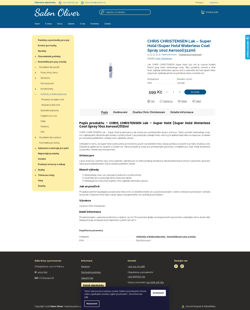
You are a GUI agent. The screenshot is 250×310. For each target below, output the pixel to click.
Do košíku (195, 92)
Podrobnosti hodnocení (190, 54)
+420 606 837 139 (70, 2)
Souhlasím (158, 293)
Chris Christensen (164, 58)
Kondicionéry (47, 89)
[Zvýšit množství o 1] (180, 92)
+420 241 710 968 (136, 266)
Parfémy (45, 126)
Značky (42, 186)
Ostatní (42, 159)
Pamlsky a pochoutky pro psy (53, 40)
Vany (40, 180)
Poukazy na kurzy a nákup (51, 164)
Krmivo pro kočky (47, 45)
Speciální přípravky (50, 110)
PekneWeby (209, 306)
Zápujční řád (87, 278)
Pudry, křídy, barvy (49, 72)
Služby (41, 170)
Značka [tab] (149, 112)
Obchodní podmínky (91, 272)
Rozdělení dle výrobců (50, 137)
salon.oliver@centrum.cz (95, 2)
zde (86, 297)
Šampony (45, 78)
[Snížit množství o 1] (167, 92)
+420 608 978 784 (155, 282)
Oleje (43, 121)
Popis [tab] (104, 112)
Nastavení (91, 303)
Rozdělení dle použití (49, 67)
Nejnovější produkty (48, 153)
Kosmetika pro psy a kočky (52, 62)
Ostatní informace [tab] (181, 112)
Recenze (85, 266)
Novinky (42, 51)
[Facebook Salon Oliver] (176, 266)
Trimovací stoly (46, 175)
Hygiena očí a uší (49, 116)
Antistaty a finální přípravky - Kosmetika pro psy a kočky (166, 236)
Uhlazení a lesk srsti (50, 105)
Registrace (214, 3)
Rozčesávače (47, 83)
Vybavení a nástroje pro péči (53, 148)
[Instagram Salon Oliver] (182, 266)
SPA (42, 132)
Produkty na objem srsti (52, 99)
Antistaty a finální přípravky (54, 94)
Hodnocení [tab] (120, 112)
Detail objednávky (93, 285)
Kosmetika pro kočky (49, 143)
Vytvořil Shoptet (193, 306)
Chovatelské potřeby (49, 56)
